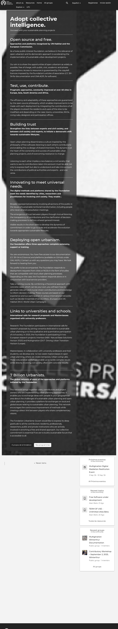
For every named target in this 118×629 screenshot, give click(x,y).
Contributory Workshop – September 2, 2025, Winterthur (100, 554)
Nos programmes (42, 445)
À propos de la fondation (21, 445)
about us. (20, 3)
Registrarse (93, 3)
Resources (30, 3)
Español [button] (75, 3)
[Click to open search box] (67, 3)
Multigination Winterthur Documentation (96, 540)
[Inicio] (7, 3)
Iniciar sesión (105, 3)
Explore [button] (19, 7)
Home (39, 3)
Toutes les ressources (97, 521)
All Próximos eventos (97, 481)
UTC (28, 7)
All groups (48, 3)
